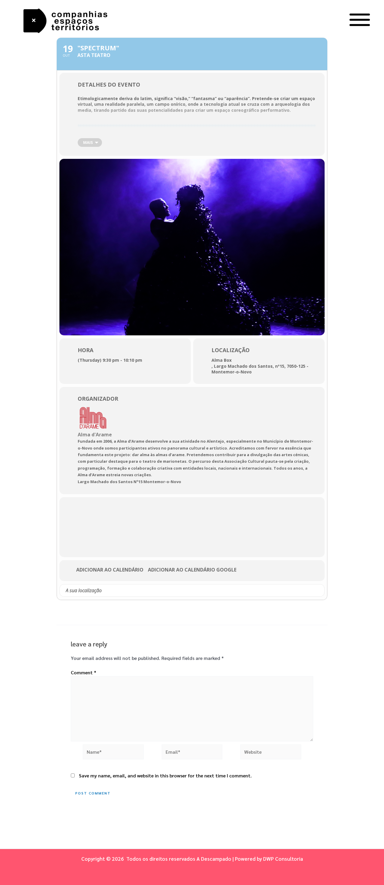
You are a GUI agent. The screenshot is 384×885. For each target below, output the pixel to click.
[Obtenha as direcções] (319, 590)
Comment (83, 672)
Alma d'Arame (95, 434)
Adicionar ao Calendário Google (192, 570)
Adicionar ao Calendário (109, 570)
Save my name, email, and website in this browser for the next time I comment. (165, 775)
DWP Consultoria (283, 858)
